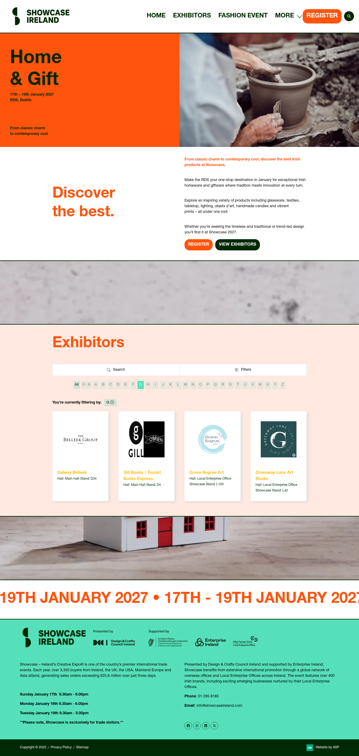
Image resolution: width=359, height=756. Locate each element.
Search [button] (120, 371)
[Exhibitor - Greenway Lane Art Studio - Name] (279, 456)
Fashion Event (243, 16)
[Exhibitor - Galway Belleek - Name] (80, 456)
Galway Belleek (72, 473)
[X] (214, 725)
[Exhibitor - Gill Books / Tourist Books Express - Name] (146, 456)
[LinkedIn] (205, 725)
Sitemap (82, 747)
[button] (288, 16)
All (77, 385)
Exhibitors (192, 16)
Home (156, 16)
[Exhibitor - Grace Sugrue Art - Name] (212, 456)
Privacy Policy (61, 747)
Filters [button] (247, 371)
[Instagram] (197, 725)
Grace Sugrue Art (206, 473)
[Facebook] (188, 725)
